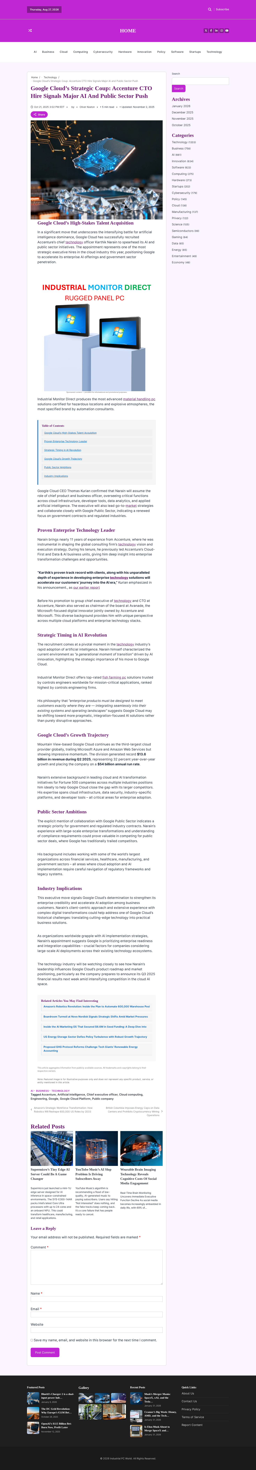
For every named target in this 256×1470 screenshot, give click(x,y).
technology (74, 242)
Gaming (177, 237)
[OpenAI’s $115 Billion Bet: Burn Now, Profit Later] (33, 1428)
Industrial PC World (121, 1458)
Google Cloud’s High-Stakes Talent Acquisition (70, 432)
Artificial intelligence (71, 1094)
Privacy (177, 218)
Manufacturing (182, 212)
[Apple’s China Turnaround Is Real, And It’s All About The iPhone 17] (114, 1412)
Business (48, 51)
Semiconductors (183, 231)
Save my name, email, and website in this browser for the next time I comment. (95, 1340)
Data (175, 243)
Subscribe (222, 9)
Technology (214, 51)
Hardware (125, 51)
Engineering (39, 1098)
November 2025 (182, 119)
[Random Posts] (30, 30)
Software (177, 51)
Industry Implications (56, 475)
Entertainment (182, 256)
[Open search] (209, 9)
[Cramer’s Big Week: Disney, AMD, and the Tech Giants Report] (136, 1416)
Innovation (144, 51)
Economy (178, 262)
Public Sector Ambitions (57, 467)
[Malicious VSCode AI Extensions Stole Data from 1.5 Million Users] (102, 1398)
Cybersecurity (103, 51)
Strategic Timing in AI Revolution (62, 449)
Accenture (49, 1094)
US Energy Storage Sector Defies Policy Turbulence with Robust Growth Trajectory (95, 1036)
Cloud (64, 51)
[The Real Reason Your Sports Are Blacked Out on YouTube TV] (86, 1398)
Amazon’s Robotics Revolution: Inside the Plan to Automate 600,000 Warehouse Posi (97, 1006)
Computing (80, 51)
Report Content (192, 1425)
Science (177, 224)
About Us (188, 1393)
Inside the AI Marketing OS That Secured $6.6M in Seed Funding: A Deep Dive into (95, 1026)
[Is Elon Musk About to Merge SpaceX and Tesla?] (136, 1431)
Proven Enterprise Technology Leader (65, 441)
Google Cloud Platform (75, 1098)
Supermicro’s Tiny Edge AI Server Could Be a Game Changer (50, 1174)
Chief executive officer (102, 1094)
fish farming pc (114, 677)
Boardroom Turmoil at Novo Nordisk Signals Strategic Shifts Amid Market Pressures (96, 1016)
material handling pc (139, 399)
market (131, 506)
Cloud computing (130, 1094)
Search (176, 73)
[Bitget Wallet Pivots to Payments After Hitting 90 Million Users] (118, 1398)
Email (36, 1309)
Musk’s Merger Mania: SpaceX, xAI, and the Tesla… (157, 1397)
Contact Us (189, 1401)
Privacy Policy (191, 1409)
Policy (161, 51)
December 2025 (182, 112)
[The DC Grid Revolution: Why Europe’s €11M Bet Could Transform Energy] (33, 1413)
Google (53, 1098)
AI (35, 51)
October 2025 (181, 125)
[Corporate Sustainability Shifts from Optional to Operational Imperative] (90, 1412)
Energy (177, 250)
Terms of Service (193, 1417)
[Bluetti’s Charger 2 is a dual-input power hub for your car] (33, 1398)
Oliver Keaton (87, 106)
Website (37, 1324)
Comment (40, 1247)
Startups (195, 51)
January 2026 (181, 106)
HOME (128, 30)
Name (36, 1293)
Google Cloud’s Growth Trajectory (63, 458)
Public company (103, 1098)
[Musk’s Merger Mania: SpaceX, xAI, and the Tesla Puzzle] (136, 1398)
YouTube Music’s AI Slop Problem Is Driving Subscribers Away (93, 1174)
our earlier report (86, 588)
